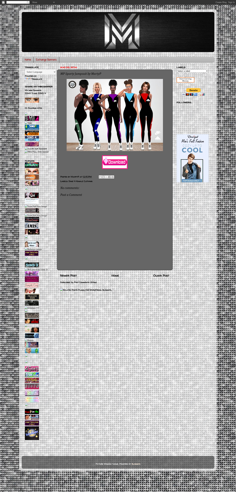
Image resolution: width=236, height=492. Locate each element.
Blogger (136, 463)
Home (28, 60)
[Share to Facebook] (109, 177)
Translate (36, 79)
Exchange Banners (46, 60)
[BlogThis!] (103, 177)
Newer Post (68, 275)
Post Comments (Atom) (85, 282)
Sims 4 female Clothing (80, 181)
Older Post (161, 275)
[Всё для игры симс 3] (36, 269)
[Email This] (100, 177)
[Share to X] (106, 177)
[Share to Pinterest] (112, 177)
